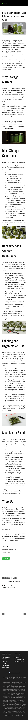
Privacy (15, 678)
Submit (6, 558)
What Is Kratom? (7, 585)
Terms (19, 678)
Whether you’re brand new (9, 533)
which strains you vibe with (12, 376)
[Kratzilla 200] (4, 3)
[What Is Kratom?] (14, 581)
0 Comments (12, 587)
